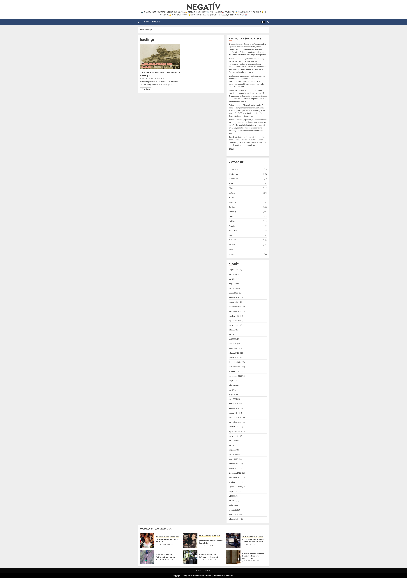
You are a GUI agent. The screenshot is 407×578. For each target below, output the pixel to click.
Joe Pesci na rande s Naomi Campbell (211, 541)
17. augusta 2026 (250, 561)
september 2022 (235, 487)
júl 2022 (232, 496)
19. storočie (233, 169)
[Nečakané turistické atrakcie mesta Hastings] (160, 56)
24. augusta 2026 (250, 544)
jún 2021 (232, 501)
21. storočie (233, 179)
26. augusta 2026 (207, 546)
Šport (231, 235)
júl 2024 (232, 385)
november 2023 (235, 422)
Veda (231, 249)
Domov (145, 22)
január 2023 (233, 468)
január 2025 (233, 357)
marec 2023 (233, 459)
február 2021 (234, 519)
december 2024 (235, 362)
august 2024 (233, 380)
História (232, 193)
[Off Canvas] (139, 22)
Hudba (231, 197)
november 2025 (235, 311)
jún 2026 (232, 279)
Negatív (204, 6)
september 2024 (235, 376)
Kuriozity (163, 64)
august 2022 (233, 491)
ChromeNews (218, 575)
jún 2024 (232, 390)
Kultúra (232, 207)
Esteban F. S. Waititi (149, 78)
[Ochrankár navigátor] (147, 557)
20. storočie (146, 64)
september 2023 (235, 431)
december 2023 (235, 417)
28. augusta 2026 (164, 544)
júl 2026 (232, 274)
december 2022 (235, 473)
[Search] (268, 22)
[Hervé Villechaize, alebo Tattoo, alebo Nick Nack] (233, 540)
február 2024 (234, 408)
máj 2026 (232, 283)
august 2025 (233, 325)
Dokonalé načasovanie (209, 557)
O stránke (156, 22)
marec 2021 (233, 514)
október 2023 (234, 427)
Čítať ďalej (146, 89)
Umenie (232, 245)
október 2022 (234, 482)
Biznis (231, 183)
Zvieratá (232, 254)
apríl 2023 (233, 454)
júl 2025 (232, 330)
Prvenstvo (233, 230)
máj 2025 (232, 339)
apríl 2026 (233, 288)
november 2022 (235, 477)
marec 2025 (233, 348)
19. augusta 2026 (207, 560)
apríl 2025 (233, 344)
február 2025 (234, 353)
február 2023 (234, 464)
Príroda (232, 226)
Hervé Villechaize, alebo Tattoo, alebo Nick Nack (252, 540)
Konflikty (155, 64)
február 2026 (234, 297)
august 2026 (233, 270)
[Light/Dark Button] (263, 22)
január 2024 (233, 413)
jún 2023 (232, 445)
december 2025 (235, 307)
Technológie (146, 67)
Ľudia (169, 64)
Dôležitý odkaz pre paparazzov (250, 557)
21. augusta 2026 (164, 560)
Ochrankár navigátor (165, 557)
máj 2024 (232, 394)
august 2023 (233, 436)
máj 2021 (232, 505)
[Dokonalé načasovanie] (190, 557)
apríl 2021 (233, 510)
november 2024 (235, 367)
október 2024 (234, 371)
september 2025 (235, 320)
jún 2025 (232, 334)
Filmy (231, 188)
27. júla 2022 (163, 78)
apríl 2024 (233, 399)
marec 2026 (233, 293)
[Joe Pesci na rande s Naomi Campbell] (190, 540)
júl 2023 (232, 440)
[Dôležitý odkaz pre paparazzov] (233, 557)
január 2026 (233, 302)
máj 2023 (232, 450)
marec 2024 (233, 403)
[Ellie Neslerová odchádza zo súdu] (147, 540)
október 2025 (234, 316)
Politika (232, 221)
